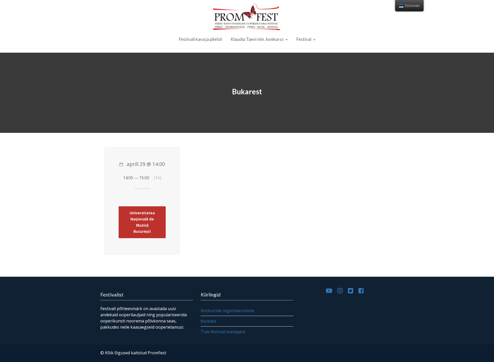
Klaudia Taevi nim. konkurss (257, 39)
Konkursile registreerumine (227, 310)
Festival (303, 39)
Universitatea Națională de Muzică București (142, 222)
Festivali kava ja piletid (200, 39)
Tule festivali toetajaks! (223, 332)
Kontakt (208, 321)
